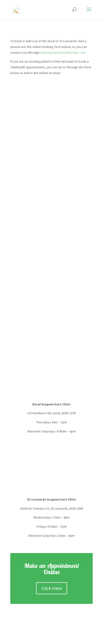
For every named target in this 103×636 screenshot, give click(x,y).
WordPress (74, 629)
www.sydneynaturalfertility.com (63, 52)
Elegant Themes (45, 629)
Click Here (51, 588)
